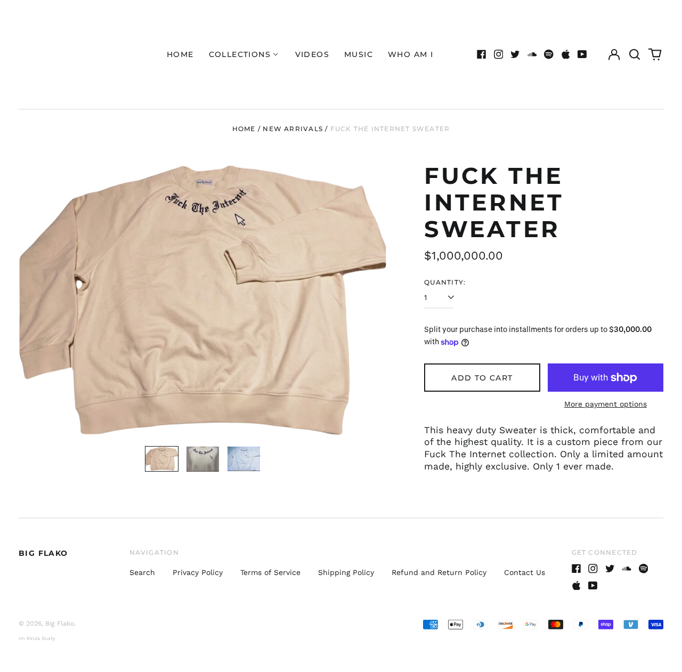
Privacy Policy (198, 572)
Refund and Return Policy (439, 572)
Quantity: (445, 282)
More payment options (605, 404)
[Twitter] (515, 54)
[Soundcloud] (532, 54)
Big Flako (43, 553)
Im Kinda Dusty (37, 638)
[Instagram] (499, 54)
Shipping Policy (346, 572)
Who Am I (410, 54)
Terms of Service (270, 572)
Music (358, 54)
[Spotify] (549, 54)
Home (180, 54)
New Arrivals (293, 129)
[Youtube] (582, 54)
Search (142, 572)
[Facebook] (481, 54)
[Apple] (566, 54)
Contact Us (524, 572)
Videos (312, 54)
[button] (634, 54)
